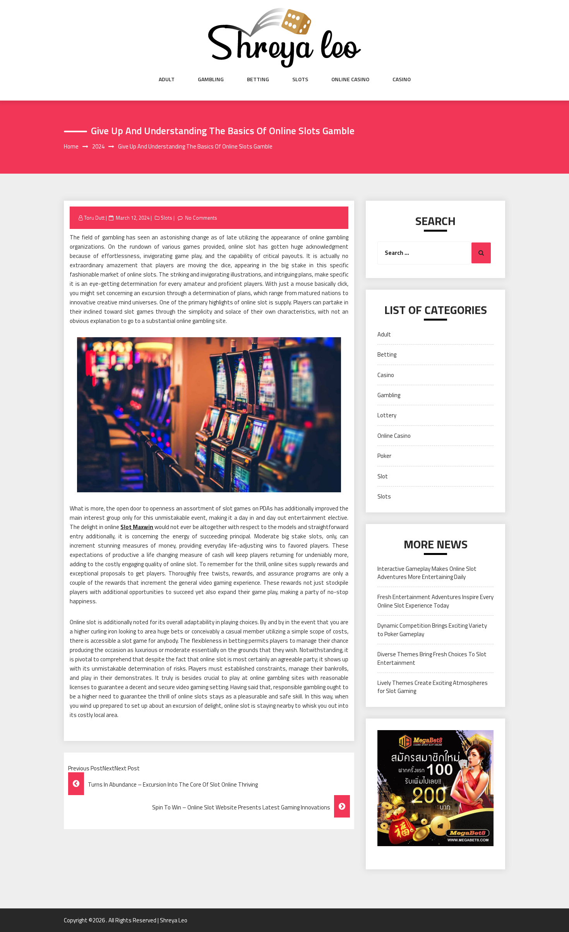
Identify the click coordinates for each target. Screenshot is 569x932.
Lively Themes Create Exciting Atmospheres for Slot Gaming (432, 686)
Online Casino (350, 79)
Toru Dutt (94, 218)
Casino (401, 79)
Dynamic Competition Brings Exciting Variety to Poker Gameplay (432, 629)
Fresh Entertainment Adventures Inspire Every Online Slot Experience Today (435, 600)
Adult (167, 79)
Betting (258, 79)
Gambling (211, 79)
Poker (384, 455)
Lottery (386, 415)
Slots (300, 79)
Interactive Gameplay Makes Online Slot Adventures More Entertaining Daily (426, 572)
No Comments (201, 218)
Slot (382, 476)
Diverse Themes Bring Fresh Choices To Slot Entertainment (432, 658)
